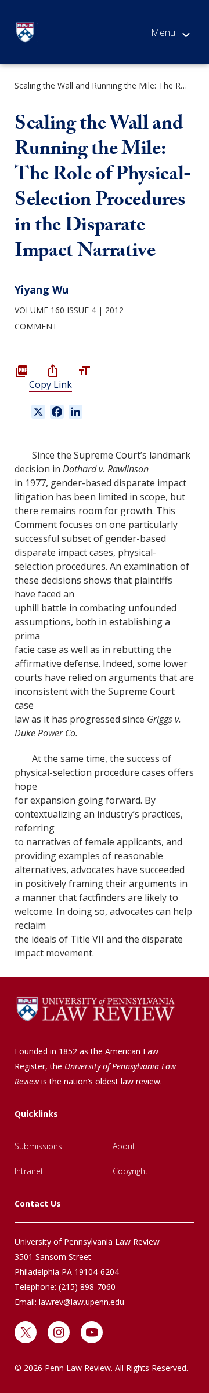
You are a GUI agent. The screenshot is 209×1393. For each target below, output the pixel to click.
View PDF (21, 370)
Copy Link (50, 384)
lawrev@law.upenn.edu (81, 1301)
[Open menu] (170, 35)
